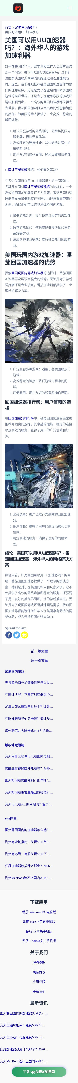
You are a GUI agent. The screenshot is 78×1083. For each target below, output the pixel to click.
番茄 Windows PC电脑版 (39, 912)
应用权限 (39, 982)
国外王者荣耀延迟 (37, 187)
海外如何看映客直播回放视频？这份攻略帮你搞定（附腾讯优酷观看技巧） (29, 792)
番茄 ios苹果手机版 (39, 931)
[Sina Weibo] (24, 634)
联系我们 (39, 991)
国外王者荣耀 (17, 170)
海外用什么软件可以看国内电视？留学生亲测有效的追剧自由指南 (29, 756)
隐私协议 (39, 972)
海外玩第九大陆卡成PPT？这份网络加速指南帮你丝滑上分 (29, 730)
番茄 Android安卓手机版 (39, 941)
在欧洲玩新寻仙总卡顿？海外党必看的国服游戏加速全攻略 (29, 718)
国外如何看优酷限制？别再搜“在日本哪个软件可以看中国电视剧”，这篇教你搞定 (29, 780)
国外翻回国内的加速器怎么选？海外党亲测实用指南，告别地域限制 (29, 830)
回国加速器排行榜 (21, 418)
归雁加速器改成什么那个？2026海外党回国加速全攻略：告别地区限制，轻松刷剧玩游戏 (29, 866)
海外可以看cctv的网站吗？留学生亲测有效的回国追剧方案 (29, 804)
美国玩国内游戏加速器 (27, 273)
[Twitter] (16, 634)
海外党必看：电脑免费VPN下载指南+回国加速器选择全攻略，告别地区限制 (29, 854)
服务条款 (39, 962)
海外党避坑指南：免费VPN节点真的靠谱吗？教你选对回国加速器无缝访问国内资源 (29, 842)
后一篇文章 (39, 660)
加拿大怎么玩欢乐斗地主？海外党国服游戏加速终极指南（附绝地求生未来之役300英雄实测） (29, 706)
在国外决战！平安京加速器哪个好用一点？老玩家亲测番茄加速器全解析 (29, 694)
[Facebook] (8, 634)
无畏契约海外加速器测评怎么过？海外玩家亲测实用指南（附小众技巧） (29, 682)
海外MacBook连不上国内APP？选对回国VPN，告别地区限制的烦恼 (29, 878)
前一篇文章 (39, 651)
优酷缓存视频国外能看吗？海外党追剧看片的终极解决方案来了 (29, 768)
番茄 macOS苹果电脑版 (39, 921)
